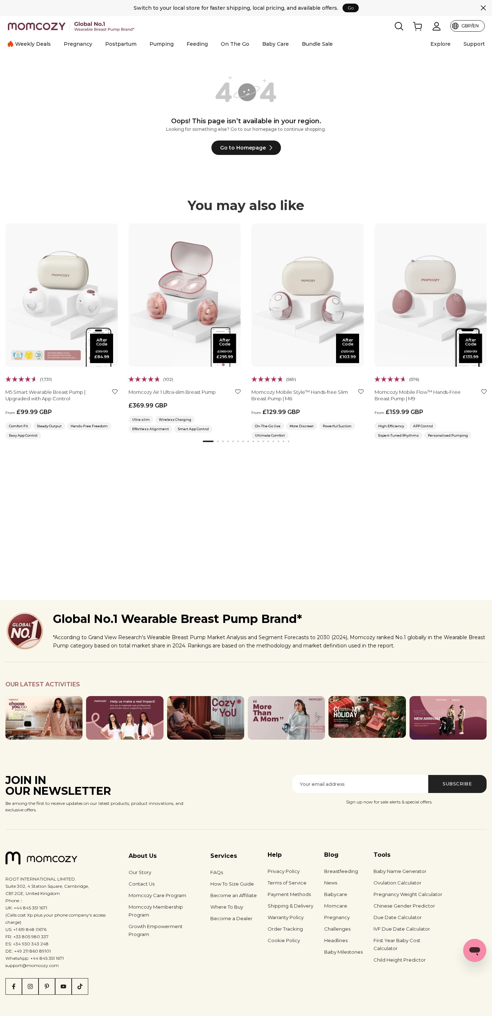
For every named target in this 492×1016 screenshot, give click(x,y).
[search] (399, 26)
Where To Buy (226, 907)
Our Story (140, 872)
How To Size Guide (232, 884)
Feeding (197, 44)
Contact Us (142, 884)
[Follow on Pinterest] (47, 986)
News (330, 883)
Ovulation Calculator (397, 883)
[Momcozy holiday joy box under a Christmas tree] (367, 717)
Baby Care (275, 44)
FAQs (216, 872)
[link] (418, 26)
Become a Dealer (231, 918)
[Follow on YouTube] (63, 986)
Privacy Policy (284, 871)
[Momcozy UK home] (71, 26)
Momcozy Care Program (157, 895)
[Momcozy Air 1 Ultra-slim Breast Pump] (185, 295)
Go (351, 7)
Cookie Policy (284, 940)
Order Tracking (285, 929)
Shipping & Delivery (290, 906)
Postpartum (121, 44)
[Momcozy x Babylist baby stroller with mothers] (448, 718)
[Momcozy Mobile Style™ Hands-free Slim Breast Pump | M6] (307, 295)
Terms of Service (287, 883)
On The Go (235, 44)
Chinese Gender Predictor (404, 906)
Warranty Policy (286, 917)
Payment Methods (289, 894)
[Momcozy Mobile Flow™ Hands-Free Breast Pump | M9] (431, 295)
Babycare (335, 894)
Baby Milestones (343, 952)
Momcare (335, 906)
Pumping (161, 44)
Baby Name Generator (400, 871)
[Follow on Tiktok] (80, 986)
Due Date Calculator (398, 917)
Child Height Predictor (400, 960)
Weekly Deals (33, 44)
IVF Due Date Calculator (402, 929)
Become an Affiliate (233, 895)
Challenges (337, 929)
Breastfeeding (341, 871)
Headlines (336, 940)
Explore (440, 44)
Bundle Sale (317, 44)
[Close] (483, 8)
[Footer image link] (43, 718)
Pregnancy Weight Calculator (408, 894)
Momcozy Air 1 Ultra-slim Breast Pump (172, 392)
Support (474, 44)
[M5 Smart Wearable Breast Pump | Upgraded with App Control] (61, 295)
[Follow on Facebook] (13, 986)
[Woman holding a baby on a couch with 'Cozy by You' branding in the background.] (205, 718)
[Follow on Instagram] (30, 986)
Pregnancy (78, 44)
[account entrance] (436, 26)
